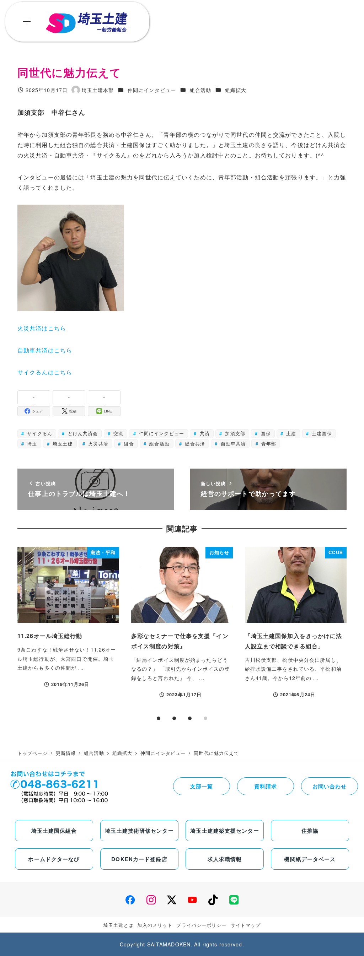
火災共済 (97, 443)
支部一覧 (201, 786)
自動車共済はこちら (44, 350)
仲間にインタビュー (152, 89)
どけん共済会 (82, 433)
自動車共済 (232, 443)
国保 (265, 433)
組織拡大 (235, 89)
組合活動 (200, 89)
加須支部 (234, 433)
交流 (117, 433)
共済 (203, 433)
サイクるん (38, 433)
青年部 (267, 443)
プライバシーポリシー (201, 925)
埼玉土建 (62, 443)
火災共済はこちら (41, 328)
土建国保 (321, 433)
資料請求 (265, 786)
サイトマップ (246, 925)
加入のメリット (154, 925)
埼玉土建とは (118, 925)
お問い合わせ (329, 786)
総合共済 (194, 443)
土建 (290, 433)
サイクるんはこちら (44, 372)
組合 (128, 443)
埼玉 (31, 443)
